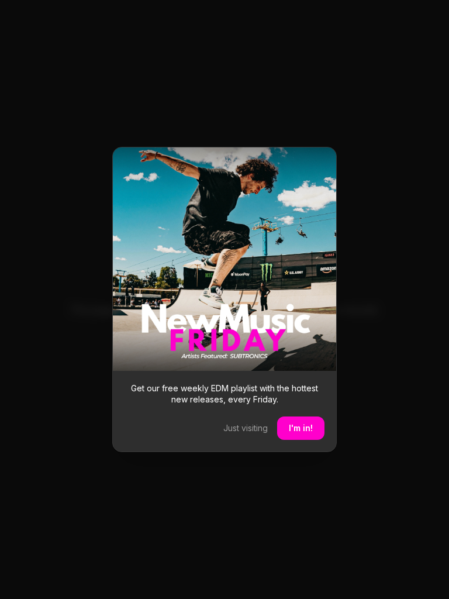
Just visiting (245, 428)
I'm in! (301, 428)
